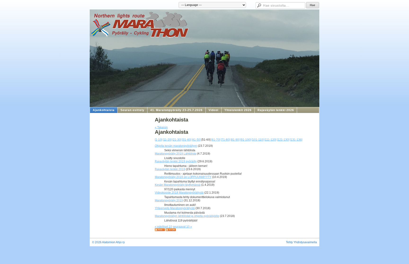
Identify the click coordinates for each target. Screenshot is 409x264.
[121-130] (283, 139)
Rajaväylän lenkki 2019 (170, 169)
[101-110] (258, 139)
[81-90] (235, 139)
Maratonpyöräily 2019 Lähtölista (175, 153)
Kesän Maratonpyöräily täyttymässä (177, 184)
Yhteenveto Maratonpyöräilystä (175, 208)
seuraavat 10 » (182, 226)
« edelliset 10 (163, 226)
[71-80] (225, 139)
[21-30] (176, 139)
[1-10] (158, 139)
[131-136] (296, 139)
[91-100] (245, 139)
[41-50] (196, 139)
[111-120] (270, 139)
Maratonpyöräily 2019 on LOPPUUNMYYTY (183, 177)
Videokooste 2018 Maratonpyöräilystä (179, 192)
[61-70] (215, 139)
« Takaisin (161, 127)
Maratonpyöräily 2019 (169, 200)
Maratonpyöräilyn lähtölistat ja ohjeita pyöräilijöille (187, 216)
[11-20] (167, 139)
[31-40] (186, 139)
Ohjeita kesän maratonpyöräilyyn (176, 145)
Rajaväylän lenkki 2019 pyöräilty (176, 161)
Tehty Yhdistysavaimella (301, 242)
